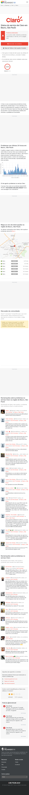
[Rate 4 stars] (17, 694)
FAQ (2, 764)
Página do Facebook (9, 681)
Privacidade (4, 767)
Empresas (7, 5)
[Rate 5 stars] (19, 694)
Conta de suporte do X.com (10, 679)
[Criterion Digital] (14, 782)
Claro (12, 5)
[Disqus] (14, 346)
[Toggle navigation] (27, 2)
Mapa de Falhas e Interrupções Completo (15, 48)
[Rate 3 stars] (14, 694)
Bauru (13, 231)
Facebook (17, 764)
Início (2, 5)
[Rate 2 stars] (12, 694)
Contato (3, 769)
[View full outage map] (14, 246)
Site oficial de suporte (9, 683)
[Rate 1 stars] (9, 694)
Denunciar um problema (15, 44)
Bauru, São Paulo (19, 412)
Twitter (16, 762)
